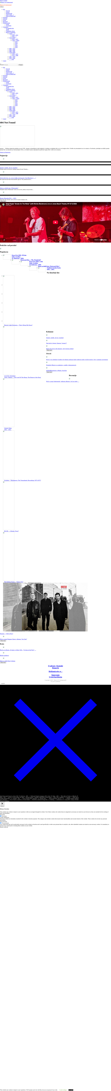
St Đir (7, 24)
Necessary (4, 816)
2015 (16, 42)
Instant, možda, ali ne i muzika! (8, 167)
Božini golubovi (4, 655)
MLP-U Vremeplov (10, 32)
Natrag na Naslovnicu (5, 152)
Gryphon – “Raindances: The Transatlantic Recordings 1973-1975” (22, 480)
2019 (16, 47)
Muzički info (9, 13)
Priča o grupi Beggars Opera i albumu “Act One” (13, 639)
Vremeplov (5, 27)
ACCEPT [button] (70, 1090)
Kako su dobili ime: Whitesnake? (9, 188)
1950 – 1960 (12, 58)
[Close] (55, 794)
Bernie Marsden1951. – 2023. (8, 198)
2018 (16, 46)
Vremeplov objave (10, 31)
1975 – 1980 (15, 55)
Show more (3, 201)
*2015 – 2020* (15, 40)
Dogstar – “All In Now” (6, 633)
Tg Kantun (8, 25)
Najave (7, 12)
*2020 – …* (12, 33)
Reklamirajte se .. (55, 671)
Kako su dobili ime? (11, 16)
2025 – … (14, 36)
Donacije (55, 668)
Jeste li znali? (3, 174)
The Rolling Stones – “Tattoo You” (13, 582)
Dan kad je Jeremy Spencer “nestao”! (56, 343)
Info (4, 9)
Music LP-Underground (5, 5)
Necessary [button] (2, 814)
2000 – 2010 (12, 48)
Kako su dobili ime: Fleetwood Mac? (49, 266)
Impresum (55, 675)
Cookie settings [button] (63, 1090)
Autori (4, 60)
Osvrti (4, 20)
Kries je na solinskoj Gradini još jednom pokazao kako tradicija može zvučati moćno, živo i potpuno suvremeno (77, 359)
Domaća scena (6, 23)
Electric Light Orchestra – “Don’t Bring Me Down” (18, 325)
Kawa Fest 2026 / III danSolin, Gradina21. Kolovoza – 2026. (19, 256)
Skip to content (3, 0)
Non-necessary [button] (3, 821)
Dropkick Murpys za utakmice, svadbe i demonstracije (61, 365)
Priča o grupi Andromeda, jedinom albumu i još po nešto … (62, 381)
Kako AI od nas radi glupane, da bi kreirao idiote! (60, 348)
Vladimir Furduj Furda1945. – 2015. (54, 268)
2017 (16, 44)
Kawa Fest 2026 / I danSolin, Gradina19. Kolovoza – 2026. (36, 263)
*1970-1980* (12, 52)
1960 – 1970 (12, 56)
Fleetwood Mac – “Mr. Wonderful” (31, 260)
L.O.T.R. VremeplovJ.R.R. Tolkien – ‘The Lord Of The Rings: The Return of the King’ (22, 376)
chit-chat (5, 19)
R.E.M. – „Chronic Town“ (11, 531)
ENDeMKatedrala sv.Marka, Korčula (56, 370)
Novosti (8, 10)
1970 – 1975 (15, 54)
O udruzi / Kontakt (55, 666)
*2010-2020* (12, 37)
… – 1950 (11, 59)
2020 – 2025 (15, 35)
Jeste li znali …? (10, 14)
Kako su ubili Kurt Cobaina (7, 661)
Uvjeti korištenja (55, 677)
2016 (16, 43)
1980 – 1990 (12, 51)
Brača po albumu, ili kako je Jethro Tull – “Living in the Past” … (18, 650)
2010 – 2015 (15, 39)
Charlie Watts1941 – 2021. (8, 428)
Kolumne (5, 17)
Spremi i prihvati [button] (4, 827)
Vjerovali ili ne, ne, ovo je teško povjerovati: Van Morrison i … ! (18, 178)
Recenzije (5, 21)
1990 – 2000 (12, 50)
